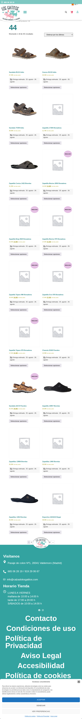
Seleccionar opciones (19, 87)
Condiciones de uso (41, 628)
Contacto (41, 618)
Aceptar (41, 700)
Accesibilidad (41, 665)
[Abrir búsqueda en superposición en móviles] (66, 12)
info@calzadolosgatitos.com (22, 579)
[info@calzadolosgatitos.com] (4, 579)
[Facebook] (39, 610)
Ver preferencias (41, 711)
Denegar (41, 705)
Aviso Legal (53, 716)
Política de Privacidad (43, 716)
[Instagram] (43, 610)
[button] (79, 682)
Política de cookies (30, 716)
